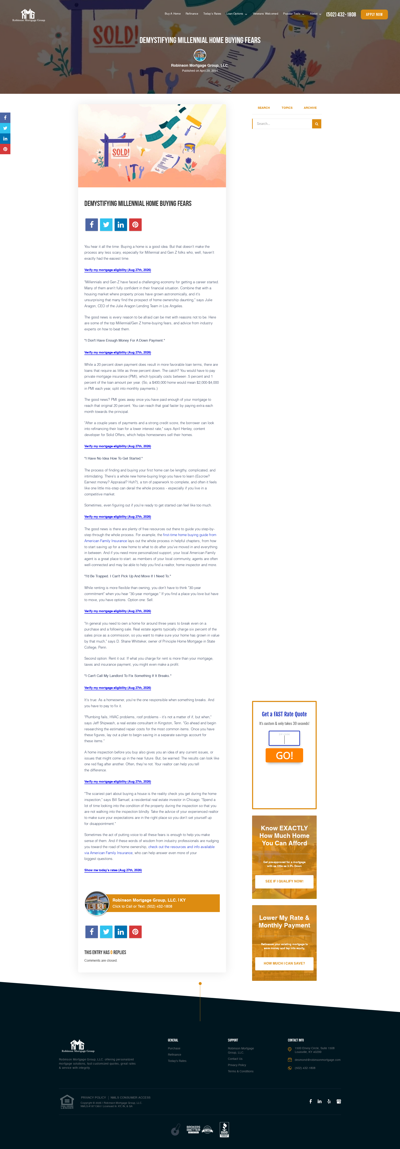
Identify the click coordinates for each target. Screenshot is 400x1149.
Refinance (192, 14)
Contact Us (235, 1059)
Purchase (174, 1048)
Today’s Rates (212, 14)
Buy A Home (173, 14)
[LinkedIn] (320, 1101)
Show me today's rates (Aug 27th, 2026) (113, 870)
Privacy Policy (237, 1065)
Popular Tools (292, 14)
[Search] (316, 123)
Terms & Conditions (241, 1071)
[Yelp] (329, 1101)
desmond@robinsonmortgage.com (318, 1060)
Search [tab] (264, 108)
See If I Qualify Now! (284, 881)
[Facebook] (311, 1101)
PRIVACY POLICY (93, 1097)
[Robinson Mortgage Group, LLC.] (29, 15)
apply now (374, 14)
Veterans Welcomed (265, 14)
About (314, 14)
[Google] (338, 1101)
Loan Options (235, 14)
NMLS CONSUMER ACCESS (131, 1097)
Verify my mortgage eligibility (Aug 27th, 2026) (117, 270)
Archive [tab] (310, 108)
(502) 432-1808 (341, 14)
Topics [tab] (287, 108)
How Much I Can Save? (284, 963)
